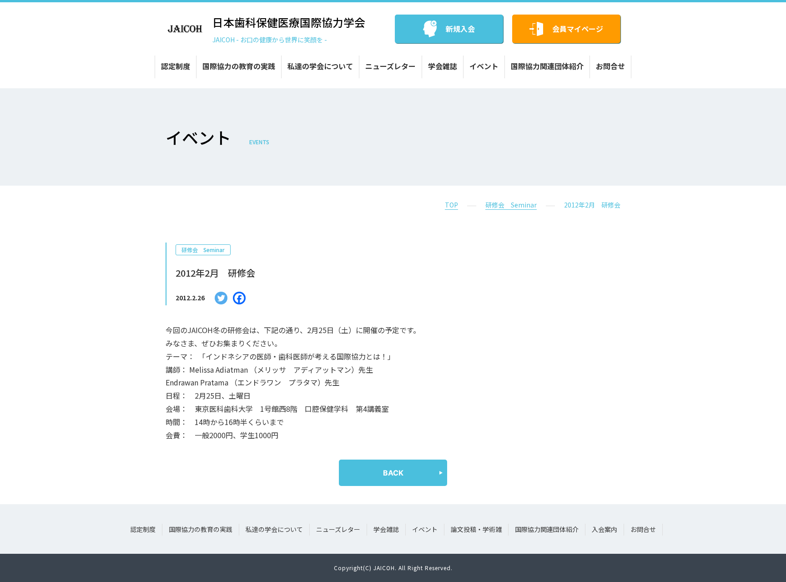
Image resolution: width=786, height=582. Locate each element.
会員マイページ (577, 28)
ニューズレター (390, 66)
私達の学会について (320, 66)
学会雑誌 (442, 66)
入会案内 (604, 529)
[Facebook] (239, 298)
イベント (484, 66)
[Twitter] (221, 298)
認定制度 (175, 66)
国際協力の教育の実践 (238, 66)
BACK (393, 472)
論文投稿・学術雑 (476, 529)
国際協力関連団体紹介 (547, 66)
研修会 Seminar (511, 204)
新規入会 (460, 28)
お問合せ (610, 66)
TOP (451, 204)
